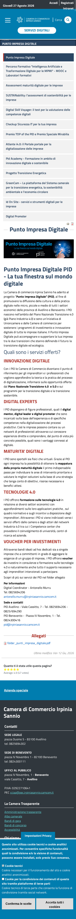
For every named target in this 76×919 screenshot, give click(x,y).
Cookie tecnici (14, 866)
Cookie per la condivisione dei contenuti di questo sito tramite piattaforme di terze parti (35, 881)
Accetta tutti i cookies (55, 904)
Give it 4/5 (14, 669)
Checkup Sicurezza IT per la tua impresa (31, 124)
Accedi (53, 3)
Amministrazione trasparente (22, 812)
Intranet (68, 8)
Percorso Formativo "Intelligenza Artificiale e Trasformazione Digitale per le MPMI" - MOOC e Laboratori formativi (36, 71)
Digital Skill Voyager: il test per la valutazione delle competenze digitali (38, 111)
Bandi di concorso (15, 825)
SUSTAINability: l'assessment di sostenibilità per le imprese (38, 97)
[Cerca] (68, 19)
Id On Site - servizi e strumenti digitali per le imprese (34, 204)
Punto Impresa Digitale (20, 57)
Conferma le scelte (19, 903)
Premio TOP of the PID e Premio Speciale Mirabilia (37, 134)
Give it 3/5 (11, 669)
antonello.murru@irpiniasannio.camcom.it (30, 596)
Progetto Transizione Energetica (26, 173)
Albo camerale (13, 816)
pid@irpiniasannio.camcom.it (22, 624)
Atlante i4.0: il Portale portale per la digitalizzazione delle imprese (28, 146)
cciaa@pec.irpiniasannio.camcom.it (32, 792)
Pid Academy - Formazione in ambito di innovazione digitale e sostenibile (31, 160)
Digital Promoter (16, 216)
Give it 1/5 (5, 669)
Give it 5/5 (17, 669)
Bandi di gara (12, 821)
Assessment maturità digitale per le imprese (34, 85)
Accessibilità (12, 829)
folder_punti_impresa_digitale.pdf (28, 643)
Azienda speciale (16, 690)
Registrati (67, 3)
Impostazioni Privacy (38, 835)
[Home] (33, 17)
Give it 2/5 (8, 669)
